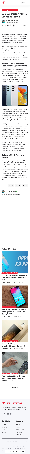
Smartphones (13, 10)
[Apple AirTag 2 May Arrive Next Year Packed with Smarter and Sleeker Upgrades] (15, 363)
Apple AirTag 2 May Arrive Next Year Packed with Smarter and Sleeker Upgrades (13, 378)
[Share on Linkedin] (8, 25)
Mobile (5, 10)
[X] (4, 413)
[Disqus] (15, 219)
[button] (27, 2)
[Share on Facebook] (7, 451)
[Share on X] (5, 25)
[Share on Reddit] (10, 25)
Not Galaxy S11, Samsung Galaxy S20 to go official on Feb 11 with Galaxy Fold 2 (14, 312)
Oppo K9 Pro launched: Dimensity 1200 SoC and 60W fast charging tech (14, 277)
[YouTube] (8, 413)
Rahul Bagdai (7, 348)
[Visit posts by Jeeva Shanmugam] (3, 191)
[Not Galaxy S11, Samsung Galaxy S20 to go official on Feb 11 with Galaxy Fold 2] (15, 297)
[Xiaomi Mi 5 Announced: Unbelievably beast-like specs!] (15, 331)
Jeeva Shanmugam (12, 20)
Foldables (6, 307)
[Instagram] (11, 413)
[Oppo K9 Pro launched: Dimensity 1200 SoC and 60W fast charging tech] (15, 262)
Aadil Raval (6, 282)
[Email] (16, 451)
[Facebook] (2, 413)
